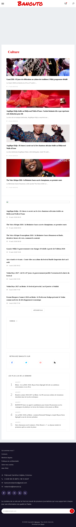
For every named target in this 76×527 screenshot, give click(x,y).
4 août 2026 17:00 (14, 290)
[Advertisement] (38, 26)
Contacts (4, 454)
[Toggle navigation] (2, 4)
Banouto (37, 522)
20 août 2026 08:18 (13, 121)
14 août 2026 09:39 (15, 241)
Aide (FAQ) (4, 468)
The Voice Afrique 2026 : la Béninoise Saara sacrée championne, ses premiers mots (34, 180)
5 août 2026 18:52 (14, 265)
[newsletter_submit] (72, 511)
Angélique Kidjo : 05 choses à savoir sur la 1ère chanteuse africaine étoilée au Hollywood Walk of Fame (36, 147)
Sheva (42, 524)
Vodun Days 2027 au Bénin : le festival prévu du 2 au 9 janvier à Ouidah (32, 286)
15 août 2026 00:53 (13, 187)
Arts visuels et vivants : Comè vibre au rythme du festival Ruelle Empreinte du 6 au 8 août (37, 261)
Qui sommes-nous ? (7, 450)
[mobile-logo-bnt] (33, 3)
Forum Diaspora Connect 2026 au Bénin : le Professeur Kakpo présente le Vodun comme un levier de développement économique (35, 298)
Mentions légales (6, 457)
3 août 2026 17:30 (14, 303)
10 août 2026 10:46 (15, 252)
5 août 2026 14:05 (14, 279)
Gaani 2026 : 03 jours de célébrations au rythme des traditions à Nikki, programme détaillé (36, 79)
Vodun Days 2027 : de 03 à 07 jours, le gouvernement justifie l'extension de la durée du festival (37, 274)
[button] (65, 3)
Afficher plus (38, 310)
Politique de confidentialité (10, 461)
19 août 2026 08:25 (13, 155)
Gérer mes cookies (7, 464)
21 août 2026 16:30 (13, 86)
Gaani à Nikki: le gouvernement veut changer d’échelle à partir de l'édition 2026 (35, 249)
